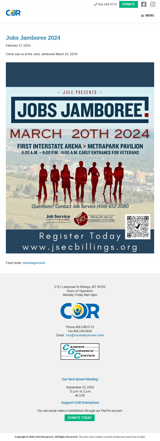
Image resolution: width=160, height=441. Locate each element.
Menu (149, 15)
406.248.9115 (107, 4)
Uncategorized (34, 263)
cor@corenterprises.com (85, 335)
